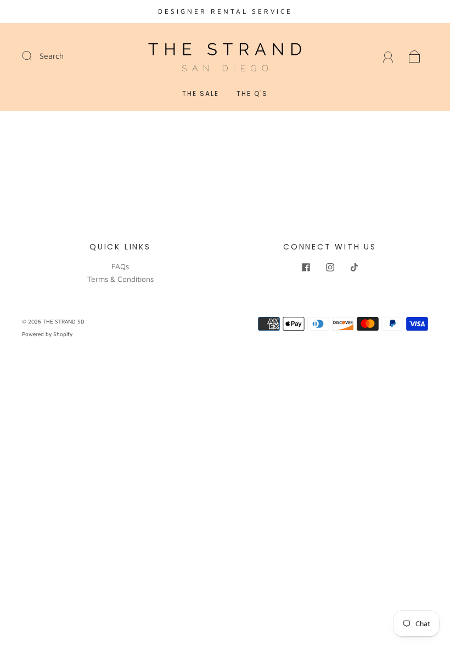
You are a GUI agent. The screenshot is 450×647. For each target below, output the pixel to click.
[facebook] (306, 267)
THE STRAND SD (64, 321)
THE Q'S (252, 93)
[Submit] (34, 55)
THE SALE (200, 93)
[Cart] (414, 55)
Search (52, 55)
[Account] (388, 55)
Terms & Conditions (120, 278)
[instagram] (330, 267)
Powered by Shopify (47, 334)
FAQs (120, 266)
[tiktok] (354, 267)
